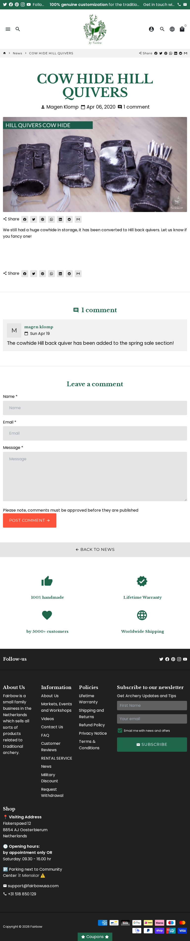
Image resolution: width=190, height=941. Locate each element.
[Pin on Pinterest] (165, 53)
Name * (10, 396)
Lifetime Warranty (88, 699)
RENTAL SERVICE (56, 758)
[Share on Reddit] (180, 53)
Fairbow (36, 926)
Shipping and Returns (91, 714)
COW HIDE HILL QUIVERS (51, 53)
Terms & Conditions (89, 745)
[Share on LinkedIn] (175, 53)
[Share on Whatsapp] (170, 53)
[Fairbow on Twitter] (5, 4)
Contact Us (52, 727)
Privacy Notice (93, 733)
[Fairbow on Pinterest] (17, 4)
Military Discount (49, 778)
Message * (13, 447)
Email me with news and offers (147, 731)
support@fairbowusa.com (31, 886)
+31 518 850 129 (19, 894)
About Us (50, 696)
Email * (9, 422)
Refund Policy (92, 725)
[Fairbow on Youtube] (29, 4)
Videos (47, 719)
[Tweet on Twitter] (160, 53)
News (17, 53)
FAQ (45, 735)
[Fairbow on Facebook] (11, 4)
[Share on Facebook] (155, 53)
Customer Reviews (51, 747)
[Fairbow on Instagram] (23, 4)
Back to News (95, 549)
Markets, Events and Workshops (56, 707)
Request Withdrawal (52, 793)
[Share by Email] (185, 53)
